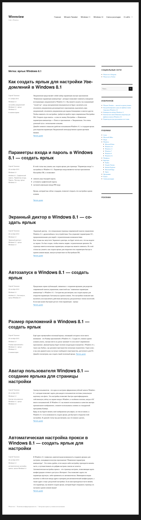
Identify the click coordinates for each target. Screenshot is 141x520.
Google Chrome (110, 165)
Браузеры (106, 160)
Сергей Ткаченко (13, 95)
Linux (105, 135)
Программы (107, 174)
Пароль (10, 180)
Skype (105, 140)
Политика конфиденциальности (26, 506)
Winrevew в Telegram (109, 74)
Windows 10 (98, 17)
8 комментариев (13, 112)
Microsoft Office (108, 137)
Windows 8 (108, 153)
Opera (107, 172)
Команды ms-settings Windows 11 (113, 112)
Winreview (16, 16)
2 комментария (13, 352)
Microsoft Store (109, 144)
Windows (106, 142)
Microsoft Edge (109, 170)
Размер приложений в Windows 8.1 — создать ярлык (48, 324)
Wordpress (106, 158)
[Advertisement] (70, 49)
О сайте (127, 17)
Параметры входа (20, 178)
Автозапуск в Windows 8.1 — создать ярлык (48, 275)
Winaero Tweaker (71, 17)
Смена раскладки (113, 17)
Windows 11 (85, 17)
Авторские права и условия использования (51, 506)
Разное (105, 176)
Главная (57, 17)
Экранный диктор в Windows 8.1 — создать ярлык (50, 219)
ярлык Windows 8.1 (14, 298)
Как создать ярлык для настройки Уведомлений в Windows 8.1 (50, 84)
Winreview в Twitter (109, 77)
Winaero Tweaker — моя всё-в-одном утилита (117, 105)
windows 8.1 (12, 175)
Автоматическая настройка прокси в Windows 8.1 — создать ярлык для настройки (48, 442)
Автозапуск (21, 295)
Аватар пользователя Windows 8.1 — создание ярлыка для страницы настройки (48, 375)
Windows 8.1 (12, 102)
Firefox (107, 163)
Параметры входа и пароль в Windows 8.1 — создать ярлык (50, 155)
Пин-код (17, 180)
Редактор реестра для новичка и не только (116, 119)
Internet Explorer (110, 167)
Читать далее (38, 135)
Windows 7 (108, 151)
